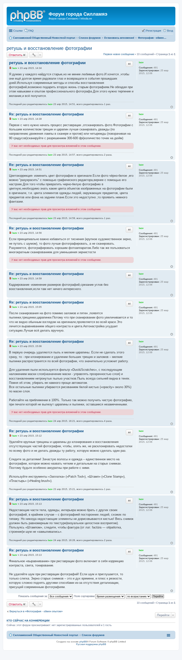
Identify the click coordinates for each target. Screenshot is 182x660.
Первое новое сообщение (118, 54)
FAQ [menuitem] (31, 30)
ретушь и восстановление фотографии (49, 48)
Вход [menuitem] (170, 30)
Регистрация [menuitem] (153, 30)
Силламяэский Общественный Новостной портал (45, 635)
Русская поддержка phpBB (91, 644)
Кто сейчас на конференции (28, 620)
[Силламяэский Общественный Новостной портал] (28, 15)
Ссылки (18, 30)
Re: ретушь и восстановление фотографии (46, 114)
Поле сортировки (84, 596)
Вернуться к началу (171, 107)
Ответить (16, 55)
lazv (141, 62)
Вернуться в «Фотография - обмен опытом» (36, 611)
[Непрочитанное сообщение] (10, 68)
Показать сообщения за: (33, 596)
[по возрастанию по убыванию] (138, 596)
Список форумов (93, 635)
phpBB (83, 641)
